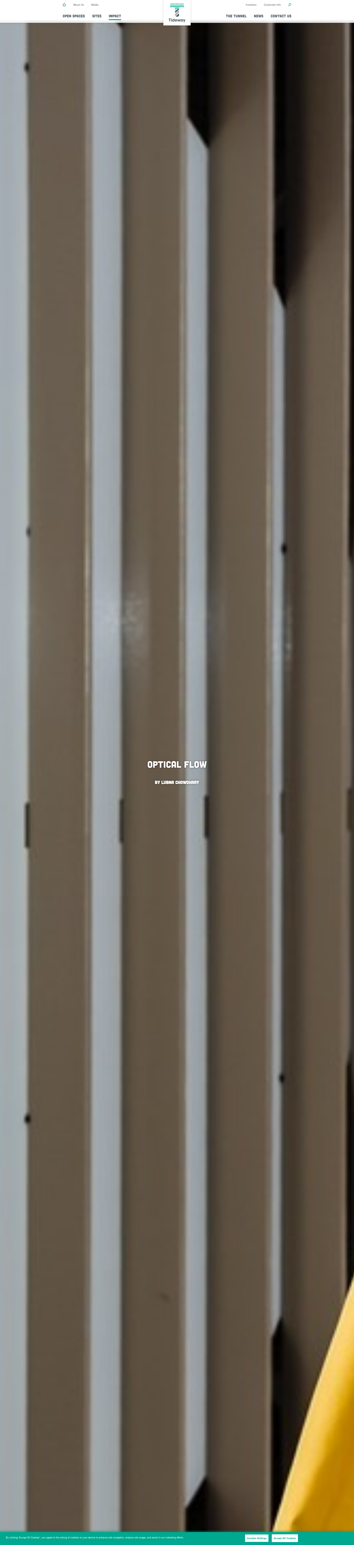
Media (94, 4)
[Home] (64, 5)
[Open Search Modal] (289, 5)
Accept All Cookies (285, 1538)
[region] (177, 1538)
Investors (251, 4)
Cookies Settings (257, 1538)
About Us (78, 4)
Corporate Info (272, 4)
